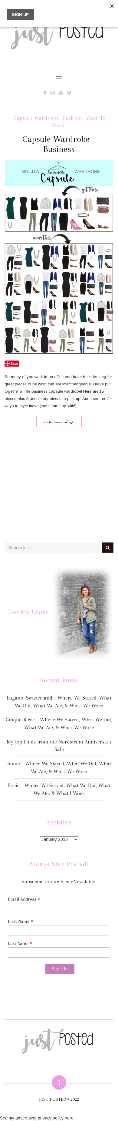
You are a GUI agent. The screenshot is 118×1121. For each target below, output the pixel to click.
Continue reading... (59, 421)
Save (14, 363)
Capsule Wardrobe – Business (59, 144)
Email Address (24, 899)
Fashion (72, 118)
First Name (21, 921)
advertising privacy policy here (44, 1118)
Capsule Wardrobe (36, 118)
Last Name (20, 943)
